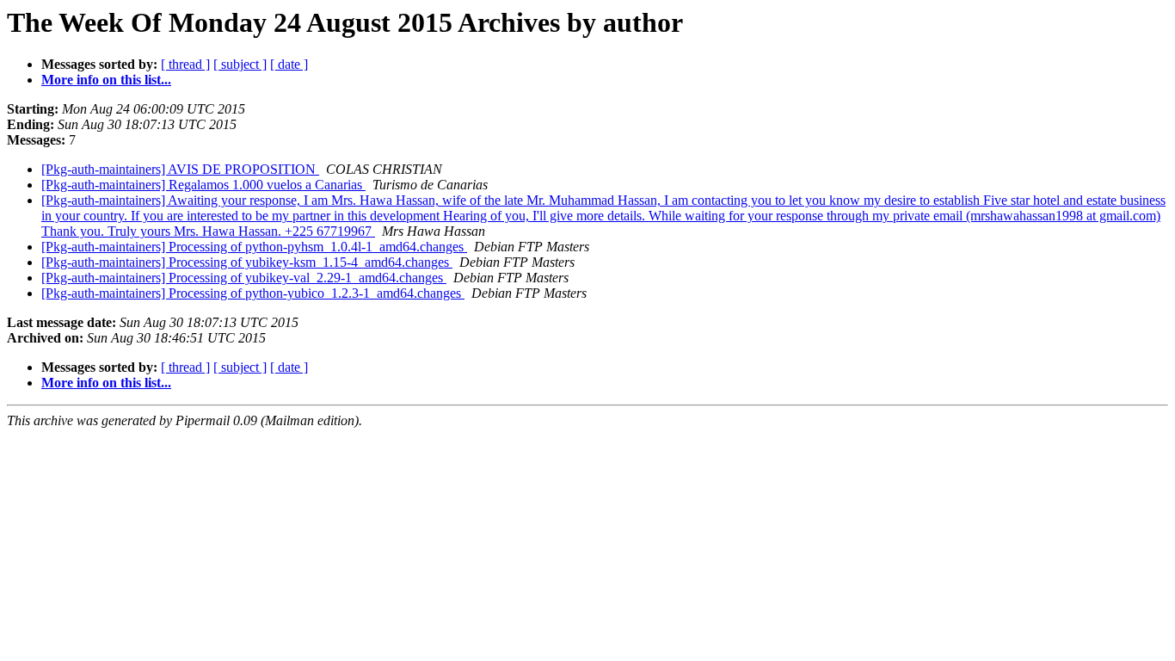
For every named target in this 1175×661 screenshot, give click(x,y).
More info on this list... (106, 79)
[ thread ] (185, 64)
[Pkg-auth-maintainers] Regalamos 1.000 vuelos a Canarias (203, 184)
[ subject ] (240, 64)
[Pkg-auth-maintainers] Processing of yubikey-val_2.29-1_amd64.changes (243, 277)
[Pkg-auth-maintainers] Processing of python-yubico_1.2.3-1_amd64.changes (252, 293)
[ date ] (289, 64)
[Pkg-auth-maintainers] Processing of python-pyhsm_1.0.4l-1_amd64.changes (254, 246)
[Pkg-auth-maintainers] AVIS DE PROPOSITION (180, 169)
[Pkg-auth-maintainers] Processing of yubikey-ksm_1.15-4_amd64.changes (246, 262)
